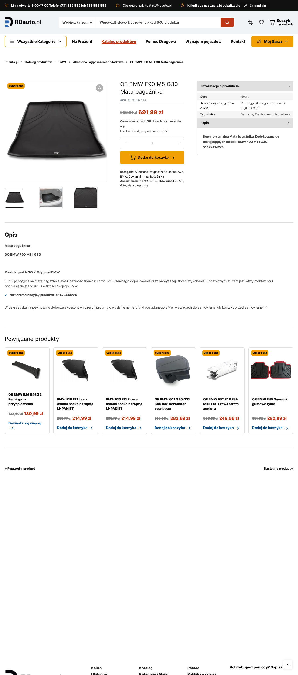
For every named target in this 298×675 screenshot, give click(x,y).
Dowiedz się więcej (24, 423)
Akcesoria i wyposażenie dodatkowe (98, 62)
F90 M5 (178, 181)
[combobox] (77, 22)
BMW (62, 62)
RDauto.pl (11, 62)
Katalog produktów (38, 62)
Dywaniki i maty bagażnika (146, 176)
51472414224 (148, 181)
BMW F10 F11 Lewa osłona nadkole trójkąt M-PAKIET (75, 403)
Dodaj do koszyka (153, 157)
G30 (123, 185)
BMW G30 (165, 181)
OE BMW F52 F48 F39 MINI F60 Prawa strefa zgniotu (221, 403)
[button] (99, 88)
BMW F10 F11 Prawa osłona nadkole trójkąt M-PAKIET (124, 403)
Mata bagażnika (138, 185)
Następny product (277, 468)
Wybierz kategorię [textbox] (76, 22)
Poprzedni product (21, 468)
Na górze (287, 664)
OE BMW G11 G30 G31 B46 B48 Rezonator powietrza (172, 403)
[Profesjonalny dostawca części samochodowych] (23, 22)
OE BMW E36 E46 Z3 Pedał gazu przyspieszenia (25, 399)
